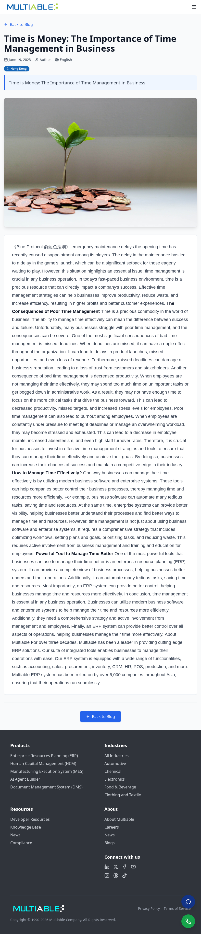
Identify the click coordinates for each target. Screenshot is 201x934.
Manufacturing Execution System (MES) (46, 771)
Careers (111, 827)
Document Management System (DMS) (46, 787)
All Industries (116, 755)
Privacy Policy (149, 908)
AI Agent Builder (25, 779)
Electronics (114, 779)
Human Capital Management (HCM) (43, 763)
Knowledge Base (25, 827)
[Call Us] (188, 921)
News (15, 835)
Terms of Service (177, 908)
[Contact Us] (188, 902)
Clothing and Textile (122, 794)
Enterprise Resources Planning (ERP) (44, 755)
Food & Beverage (120, 787)
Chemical (112, 771)
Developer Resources (30, 819)
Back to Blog (21, 24)
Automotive (115, 763)
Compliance (21, 842)
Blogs (109, 842)
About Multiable (119, 819)
